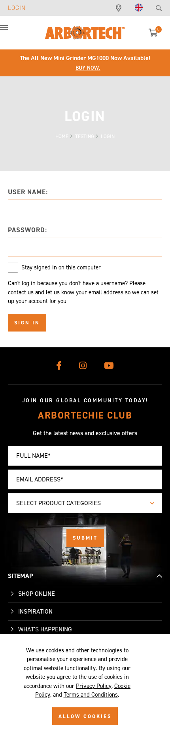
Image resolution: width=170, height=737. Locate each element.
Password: (27, 229)
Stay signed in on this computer (61, 267)
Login (17, 8)
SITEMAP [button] (20, 576)
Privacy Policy (93, 686)
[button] (12, 32)
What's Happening (45, 629)
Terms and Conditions (91, 695)
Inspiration (35, 611)
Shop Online (36, 593)
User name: (28, 192)
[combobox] (85, 503)
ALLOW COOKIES (85, 716)
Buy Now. (88, 68)
